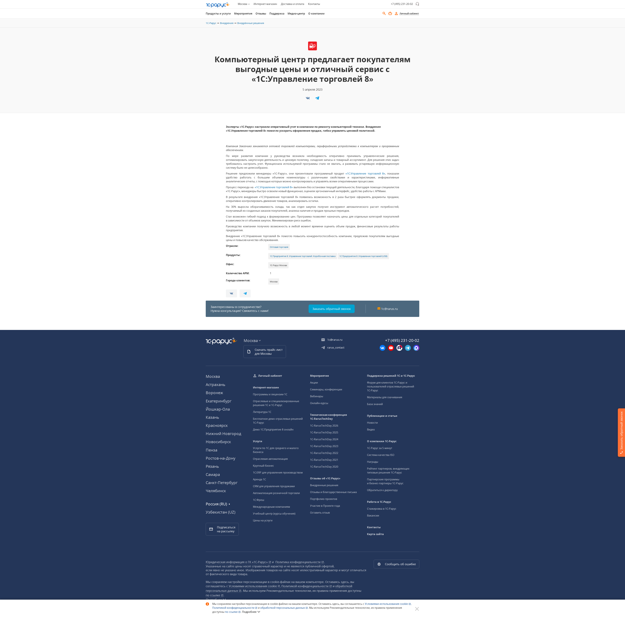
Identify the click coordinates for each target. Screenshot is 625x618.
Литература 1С (262, 412)
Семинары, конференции (326, 389)
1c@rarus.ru (389, 309)
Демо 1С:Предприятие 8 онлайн (273, 429)
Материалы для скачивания (384, 397)
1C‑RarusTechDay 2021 (324, 460)
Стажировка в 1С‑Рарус (381, 508)
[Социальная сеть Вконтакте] (382, 348)
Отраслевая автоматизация (270, 459)
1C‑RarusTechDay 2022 (324, 453)
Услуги (257, 441)
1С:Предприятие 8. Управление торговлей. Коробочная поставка (302, 256)
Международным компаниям (271, 507)
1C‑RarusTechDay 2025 (324, 432)
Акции (314, 382)
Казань (212, 417)
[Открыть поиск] (384, 13)
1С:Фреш (258, 500)
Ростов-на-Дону (220, 458)
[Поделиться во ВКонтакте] (308, 99)
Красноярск (217, 425)
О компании (316, 13)
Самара (213, 474)
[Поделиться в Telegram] (317, 99)
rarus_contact (335, 347)
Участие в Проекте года (325, 506)
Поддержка (276, 13)
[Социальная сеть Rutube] (399, 348)
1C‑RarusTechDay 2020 (324, 466)
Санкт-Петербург (221, 482)
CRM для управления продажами (274, 486)
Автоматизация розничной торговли (276, 493)
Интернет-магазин (265, 4)
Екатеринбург (218, 401)
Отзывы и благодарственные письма (333, 492)
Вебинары (316, 396)
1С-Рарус (211, 23)
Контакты (314, 4)
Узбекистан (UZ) (220, 512)
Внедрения (226, 23)
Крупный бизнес (263, 465)
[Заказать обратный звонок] (417, 4)
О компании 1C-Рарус (381, 441)
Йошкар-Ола (218, 409)
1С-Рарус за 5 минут (379, 448)
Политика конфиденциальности (298, 562)
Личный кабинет (270, 376)
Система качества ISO (380, 455)
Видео (371, 429)
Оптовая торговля (279, 247)
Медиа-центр (296, 13)
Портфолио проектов (323, 499)
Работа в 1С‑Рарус (379, 502)
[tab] (218, 13)
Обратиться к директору (382, 490)
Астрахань (215, 384)
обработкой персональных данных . (284, 608)
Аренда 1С (259, 479)
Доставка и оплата (292, 4)
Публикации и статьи (382, 416)
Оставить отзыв (320, 512)
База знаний (375, 404)
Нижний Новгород (223, 433)
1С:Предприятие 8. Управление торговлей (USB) (363, 256)
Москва (213, 376)
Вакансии (373, 515)
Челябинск (216, 490)
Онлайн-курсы (319, 403)
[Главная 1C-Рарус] (218, 4)
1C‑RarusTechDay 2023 (324, 446)
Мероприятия (243, 13)
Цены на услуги (262, 520)
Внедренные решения (324, 485)
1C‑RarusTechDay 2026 (324, 425)
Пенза (211, 450)
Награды (372, 462)
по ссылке (213, 595)
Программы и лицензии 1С (270, 394)
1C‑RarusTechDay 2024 (324, 439)
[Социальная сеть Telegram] (408, 348)
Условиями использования (388, 604)
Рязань (212, 466)
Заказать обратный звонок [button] (331, 309)
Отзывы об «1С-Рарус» (325, 478)
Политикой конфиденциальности (233, 608)
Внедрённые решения (250, 23)
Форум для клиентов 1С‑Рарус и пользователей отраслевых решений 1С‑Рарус (390, 386)
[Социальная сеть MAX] (416, 348)
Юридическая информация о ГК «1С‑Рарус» (237, 562)
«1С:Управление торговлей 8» (365, 173)
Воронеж (214, 392)
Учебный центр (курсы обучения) (274, 513)
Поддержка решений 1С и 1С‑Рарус (391, 376)
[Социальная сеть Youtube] (391, 348)
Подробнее (249, 612)
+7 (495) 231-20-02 (402, 4)
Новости (372, 422)
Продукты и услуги (218, 13)
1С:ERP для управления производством (278, 472)
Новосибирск (218, 441)
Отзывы (261, 13)
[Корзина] (390, 13)
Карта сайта (375, 534)
